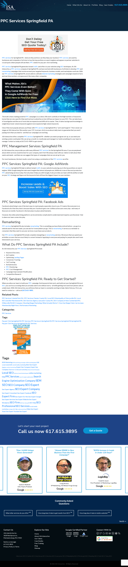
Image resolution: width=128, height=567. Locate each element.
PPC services (6, 58)
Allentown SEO (21, 556)
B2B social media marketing (18, 365)
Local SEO (8, 372)
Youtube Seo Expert (20, 411)
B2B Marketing (7, 362)
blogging (4, 367)
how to (14, 369)
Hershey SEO (50, 556)
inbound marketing (21, 369)
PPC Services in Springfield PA (41, 321)
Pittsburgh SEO (83, 556)
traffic (36, 66)
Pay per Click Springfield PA (12, 321)
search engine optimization (26, 377)
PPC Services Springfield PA (61, 321)
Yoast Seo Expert (7, 411)
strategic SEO (11, 409)
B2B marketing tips (31, 362)
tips (17, 409)
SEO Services (23, 406)
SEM (38, 380)
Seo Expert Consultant (9, 393)
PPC (31, 62)
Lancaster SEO (60, 556)
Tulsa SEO (108, 556)
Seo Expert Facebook (24, 393)
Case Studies (108, 5)
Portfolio (95, 5)
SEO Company (16, 384)
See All (121, 521)
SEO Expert (32, 384)
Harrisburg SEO (40, 556)
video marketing (22, 409)
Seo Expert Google (34, 397)
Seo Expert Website (22, 399)
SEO (61, 66)
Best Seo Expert (31, 365)
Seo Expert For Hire (21, 397)
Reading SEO (93, 556)
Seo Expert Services (8, 399)
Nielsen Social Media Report (21, 373)
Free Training (39, 543)
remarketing (6, 71)
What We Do (77, 5)
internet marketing (48, 74)
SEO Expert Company (27, 389)
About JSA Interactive (42, 536)
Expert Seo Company (23, 367)
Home (69, 5)
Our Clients (38, 538)
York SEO (101, 556)
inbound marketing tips (34, 369)
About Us (86, 5)
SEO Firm (15, 402)
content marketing (11, 367)
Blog (101, 5)
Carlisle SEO (31, 556)
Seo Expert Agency (8, 389)
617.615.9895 (121, 5)
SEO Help (33, 403)
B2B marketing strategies (19, 362)
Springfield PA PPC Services (27, 323)
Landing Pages (19, 257)
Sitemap (37, 548)
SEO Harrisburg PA (24, 403)
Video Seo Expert (32, 409)
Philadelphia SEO (71, 556)
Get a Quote (95, 430)
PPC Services (22, 249)
